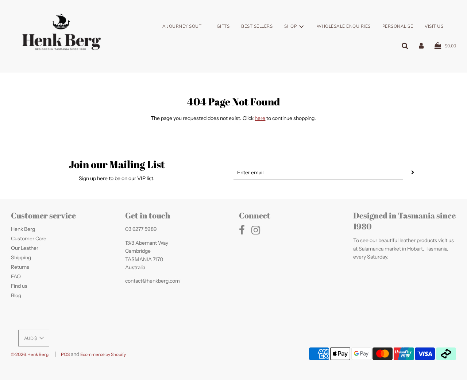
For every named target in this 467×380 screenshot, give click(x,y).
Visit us (434, 26)
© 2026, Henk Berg (30, 354)
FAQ (16, 276)
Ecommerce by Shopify (103, 354)
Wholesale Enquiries (344, 26)
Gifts (223, 26)
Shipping (21, 257)
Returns (20, 267)
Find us (19, 286)
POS (65, 354)
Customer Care (28, 238)
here (260, 118)
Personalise (397, 26)
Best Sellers (257, 26)
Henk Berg (23, 229)
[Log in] (421, 45)
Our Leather (24, 248)
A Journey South (183, 26)
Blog (16, 295)
